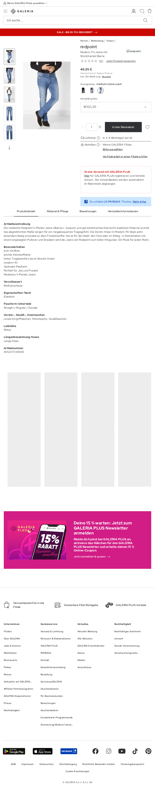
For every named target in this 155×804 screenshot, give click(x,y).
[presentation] (9, 147)
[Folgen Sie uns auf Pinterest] (148, 751)
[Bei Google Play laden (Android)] (14, 751)
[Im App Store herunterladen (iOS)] (43, 751)
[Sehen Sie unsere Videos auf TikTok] (135, 751)
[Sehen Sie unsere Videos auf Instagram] (108, 751)
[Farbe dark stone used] (92, 90)
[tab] (47, 95)
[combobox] (115, 107)
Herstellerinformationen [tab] (123, 211)
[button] (26, 3)
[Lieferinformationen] (98, 138)
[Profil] (133, 11)
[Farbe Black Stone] (83, 90)
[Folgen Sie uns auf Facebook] (95, 751)
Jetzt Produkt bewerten (121, 61)
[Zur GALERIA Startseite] (22, 11)
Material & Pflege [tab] (57, 211)
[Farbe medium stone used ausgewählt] (100, 90)
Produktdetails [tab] (26, 211)
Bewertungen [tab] (88, 211)
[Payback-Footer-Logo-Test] (69, 751)
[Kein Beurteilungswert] (90, 61)
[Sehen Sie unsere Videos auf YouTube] (122, 751)
